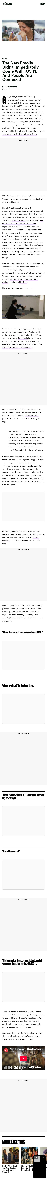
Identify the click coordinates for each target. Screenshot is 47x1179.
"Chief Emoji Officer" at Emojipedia (17, 347)
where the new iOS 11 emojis (14, 134)
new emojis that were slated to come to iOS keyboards (22, 223)
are (35, 134)
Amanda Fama (11, 86)
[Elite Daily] (7, 3)
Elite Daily (23, 282)
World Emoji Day (18, 220)
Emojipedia (25, 329)
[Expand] (36, 1157)
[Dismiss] (43, 1157)
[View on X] (23, 506)
